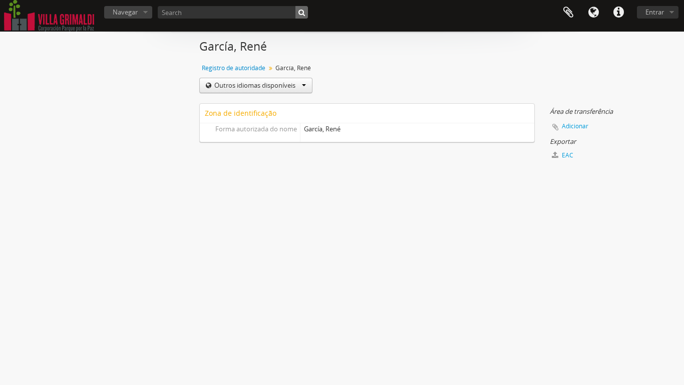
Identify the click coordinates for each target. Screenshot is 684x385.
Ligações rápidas (618, 12)
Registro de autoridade (233, 68)
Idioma (593, 12)
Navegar (125, 12)
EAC (566, 155)
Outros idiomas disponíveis (255, 85)
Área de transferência (568, 12)
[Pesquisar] (301, 12)
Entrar (654, 12)
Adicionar (575, 126)
